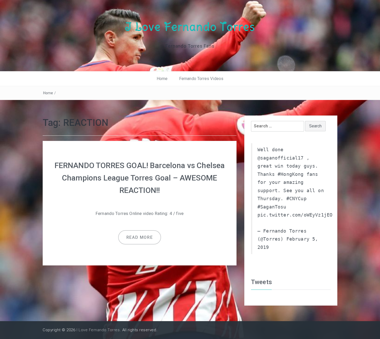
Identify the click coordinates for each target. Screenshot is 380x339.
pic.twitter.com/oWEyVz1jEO (294, 215)
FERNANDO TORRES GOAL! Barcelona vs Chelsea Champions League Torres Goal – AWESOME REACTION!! (140, 178)
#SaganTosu (271, 207)
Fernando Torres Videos (201, 78)
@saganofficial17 (280, 158)
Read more (139, 237)
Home (162, 78)
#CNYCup (296, 198)
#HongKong (290, 174)
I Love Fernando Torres (190, 26)
